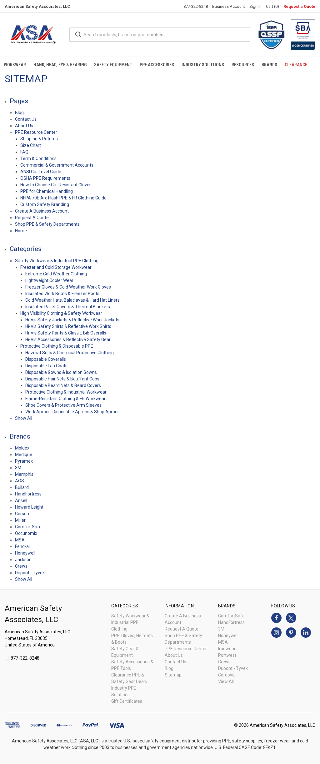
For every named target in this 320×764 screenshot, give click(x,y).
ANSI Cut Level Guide (40, 171)
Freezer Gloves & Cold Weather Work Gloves (68, 286)
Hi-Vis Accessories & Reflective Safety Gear (68, 339)
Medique (23, 454)
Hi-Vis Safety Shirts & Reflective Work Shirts (68, 326)
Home (21, 230)
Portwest (227, 655)
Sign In (255, 6)
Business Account (228, 6)
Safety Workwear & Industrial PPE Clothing (56, 260)
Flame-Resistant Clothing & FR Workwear (65, 398)
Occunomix (26, 533)
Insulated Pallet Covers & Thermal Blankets (67, 306)
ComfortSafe (28, 526)
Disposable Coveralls (45, 359)
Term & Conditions (38, 158)
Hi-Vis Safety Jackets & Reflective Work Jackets (72, 319)
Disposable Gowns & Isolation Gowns (61, 372)
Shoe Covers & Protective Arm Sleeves (63, 405)
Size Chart (30, 145)
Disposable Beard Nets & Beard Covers (63, 385)
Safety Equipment (113, 64)
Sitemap (173, 674)
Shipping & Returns (39, 138)
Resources (243, 64)
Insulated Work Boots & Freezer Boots (62, 293)
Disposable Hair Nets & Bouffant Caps (62, 378)
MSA (20, 539)
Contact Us (26, 119)
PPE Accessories (157, 64)
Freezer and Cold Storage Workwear (56, 267)
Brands (269, 64)
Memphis (24, 474)
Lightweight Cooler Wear (49, 280)
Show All (23, 418)
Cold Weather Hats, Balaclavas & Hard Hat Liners (72, 300)
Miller (20, 520)
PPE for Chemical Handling (46, 191)
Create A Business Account (42, 211)
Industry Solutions (203, 64)
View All (226, 681)
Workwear (15, 64)
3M (18, 467)
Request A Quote (32, 217)
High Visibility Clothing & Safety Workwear (61, 313)
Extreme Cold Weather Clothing (56, 273)
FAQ (24, 151)
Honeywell (25, 552)
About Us (24, 125)
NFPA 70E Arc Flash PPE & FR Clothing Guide (63, 197)
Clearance (296, 64)
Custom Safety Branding (44, 204)
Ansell (21, 500)
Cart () (272, 6)
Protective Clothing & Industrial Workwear (66, 392)
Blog (19, 112)
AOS (19, 480)
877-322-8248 (195, 6)
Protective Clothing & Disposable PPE (56, 346)
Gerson (22, 513)
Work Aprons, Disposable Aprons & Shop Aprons (72, 411)
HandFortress (28, 493)
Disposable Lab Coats (46, 365)
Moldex (22, 447)
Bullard (22, 487)
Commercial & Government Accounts (56, 165)
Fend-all (23, 546)
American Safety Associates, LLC (37, 6)
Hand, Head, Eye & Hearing (60, 64)
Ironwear (227, 648)
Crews (21, 566)
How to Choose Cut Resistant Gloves (56, 184)
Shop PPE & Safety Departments (47, 224)
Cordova (226, 674)
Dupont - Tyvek (30, 572)
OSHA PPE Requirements (45, 178)
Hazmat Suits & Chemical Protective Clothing (69, 352)
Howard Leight (29, 507)
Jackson (23, 559)
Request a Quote (299, 6)
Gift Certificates (126, 701)
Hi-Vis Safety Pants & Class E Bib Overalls (65, 332)
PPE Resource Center (36, 132)
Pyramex (24, 461)
